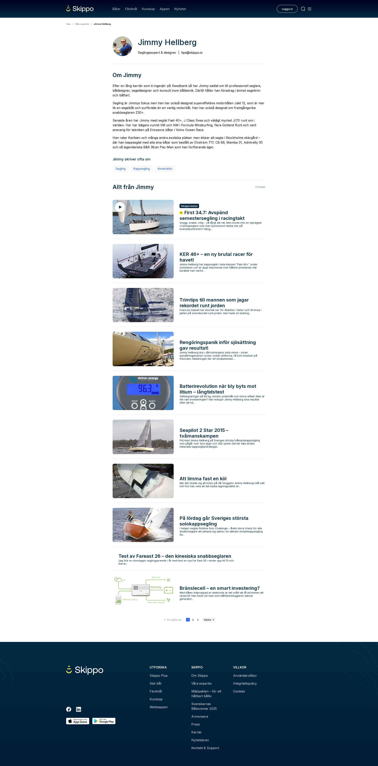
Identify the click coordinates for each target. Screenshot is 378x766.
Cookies (239, 691)
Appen (165, 9)
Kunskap (148, 9)
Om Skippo (199, 676)
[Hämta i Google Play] (103, 721)
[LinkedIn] (78, 710)
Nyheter (180, 9)
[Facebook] (68, 710)
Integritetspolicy (245, 683)
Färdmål (131, 9)
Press (195, 724)
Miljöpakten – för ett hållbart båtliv (206, 693)
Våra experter (82, 24)
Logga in (287, 8)
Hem (68, 24)
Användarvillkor (245, 676)
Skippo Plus (159, 676)
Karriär (196, 732)
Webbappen (159, 707)
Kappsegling (141, 168)
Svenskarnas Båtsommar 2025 (204, 706)
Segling (121, 168)
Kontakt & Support (205, 748)
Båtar (116, 9)
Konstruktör (165, 168)
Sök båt (155, 683)
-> (209, 619)
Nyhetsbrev (200, 740)
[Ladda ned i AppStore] (77, 721)
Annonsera (199, 716)
